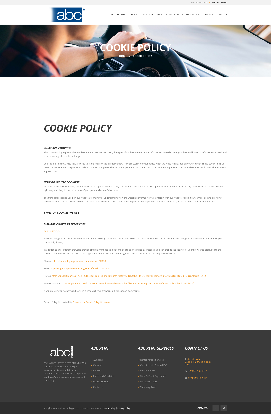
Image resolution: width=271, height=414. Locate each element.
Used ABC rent (101, 381)
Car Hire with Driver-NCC (153, 365)
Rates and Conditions (104, 376)
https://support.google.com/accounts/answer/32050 (79, 261)
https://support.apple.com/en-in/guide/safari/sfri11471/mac (81, 268)
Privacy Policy (123, 408)
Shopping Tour (148, 386)
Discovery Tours (148, 381)
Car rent (97, 365)
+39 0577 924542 (219, 2)
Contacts (98, 386)
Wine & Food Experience (153, 376)
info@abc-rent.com (198, 377)
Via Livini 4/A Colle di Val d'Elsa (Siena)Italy (198, 361)
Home (123, 56)
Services (97, 370)
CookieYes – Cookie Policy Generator (91, 302)
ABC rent (98, 359)
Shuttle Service (148, 370)
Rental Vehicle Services (152, 359)
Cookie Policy (109, 408)
